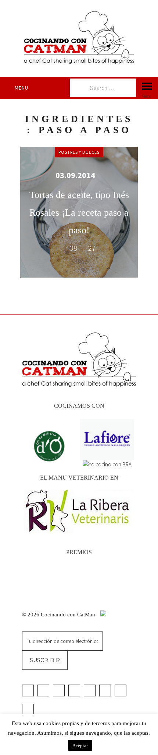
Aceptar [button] (80, 745)
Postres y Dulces (79, 152)
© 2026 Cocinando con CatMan (59, 614)
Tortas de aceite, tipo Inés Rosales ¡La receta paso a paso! (79, 212)
